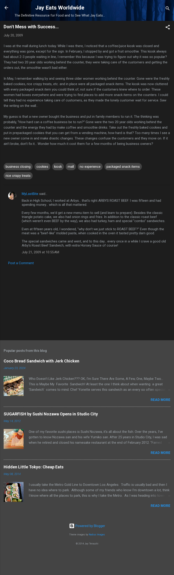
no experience (90, 167)
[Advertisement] (87, 301)
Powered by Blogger (90, 526)
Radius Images (97, 534)
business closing (18, 167)
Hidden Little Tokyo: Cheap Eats (33, 467)
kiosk (58, 167)
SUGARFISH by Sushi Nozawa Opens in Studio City (51, 414)
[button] (167, 27)
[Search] (167, 9)
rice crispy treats (18, 176)
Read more (160, 400)
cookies (42, 167)
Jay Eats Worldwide (59, 8)
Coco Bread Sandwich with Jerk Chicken (41, 361)
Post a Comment (21, 263)
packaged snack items (123, 167)
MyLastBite (30, 194)
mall (71, 167)
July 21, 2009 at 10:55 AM (40, 252)
